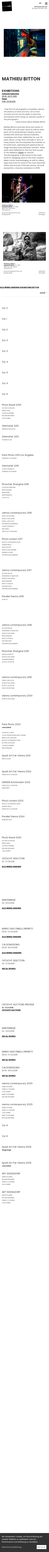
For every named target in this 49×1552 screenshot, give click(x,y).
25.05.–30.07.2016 (10, 95)
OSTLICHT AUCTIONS (11, 1010)
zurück (42, 292)
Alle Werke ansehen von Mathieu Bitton (19, 287)
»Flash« (21, 152)
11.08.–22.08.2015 (8, 100)
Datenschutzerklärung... (12, 1547)
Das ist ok (41, 1547)
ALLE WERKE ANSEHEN (11, 866)
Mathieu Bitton (7, 205)
